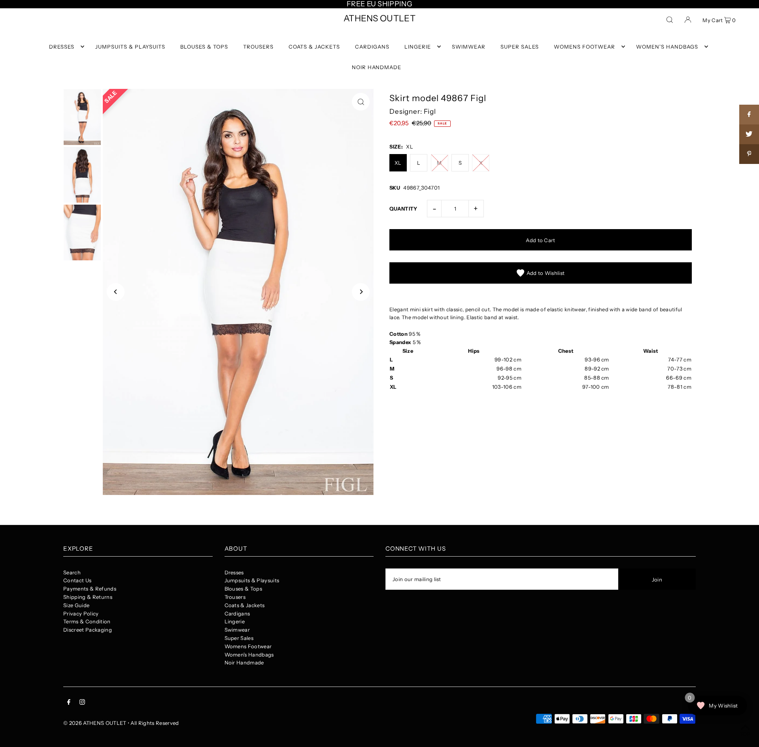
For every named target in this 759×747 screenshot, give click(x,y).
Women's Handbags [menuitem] (667, 46)
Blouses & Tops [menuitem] (204, 46)
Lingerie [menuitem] (417, 46)
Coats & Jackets (245, 605)
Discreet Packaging (87, 630)
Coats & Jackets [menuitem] (314, 46)
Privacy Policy (81, 613)
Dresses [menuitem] (61, 46)
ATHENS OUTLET (379, 18)
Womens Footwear (248, 646)
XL (398, 163)
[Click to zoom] (361, 102)
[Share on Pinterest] (749, 154)
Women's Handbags (249, 654)
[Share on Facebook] (749, 114)
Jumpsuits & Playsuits (252, 580)
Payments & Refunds (89, 588)
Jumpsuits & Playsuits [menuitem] (130, 46)
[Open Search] (669, 19)
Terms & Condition (87, 621)
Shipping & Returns (87, 597)
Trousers (235, 597)
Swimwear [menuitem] (468, 46)
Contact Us (77, 580)
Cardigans (237, 613)
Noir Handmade (244, 662)
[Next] (361, 292)
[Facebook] (68, 703)
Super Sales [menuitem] (519, 46)
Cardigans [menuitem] (372, 46)
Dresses (234, 572)
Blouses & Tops (243, 588)
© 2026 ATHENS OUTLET (94, 723)
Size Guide (76, 605)
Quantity (403, 208)
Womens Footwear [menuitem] (584, 46)
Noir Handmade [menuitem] (377, 67)
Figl (430, 111)
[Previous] (116, 292)
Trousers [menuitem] (258, 46)
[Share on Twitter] (749, 134)
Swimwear (237, 630)
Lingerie (235, 621)
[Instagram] (82, 703)
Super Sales (239, 638)
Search (72, 572)
